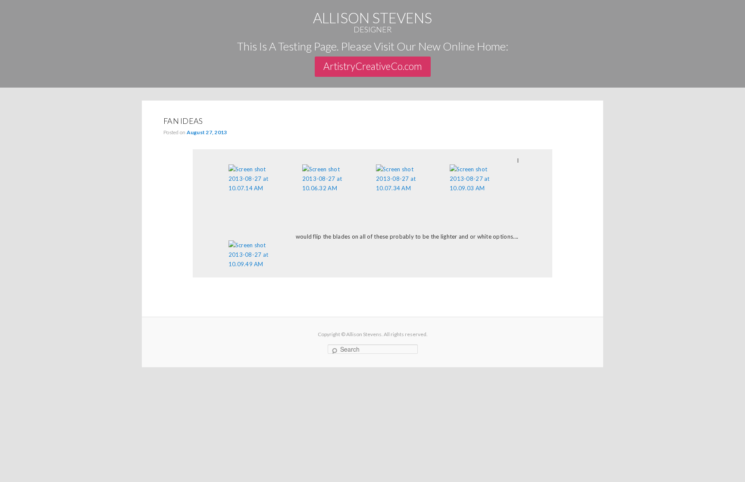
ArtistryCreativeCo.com (372, 66)
